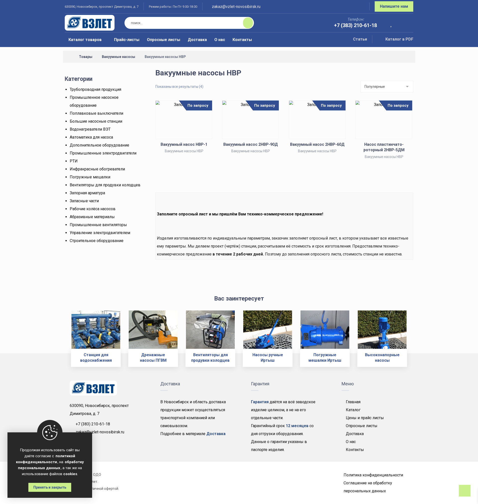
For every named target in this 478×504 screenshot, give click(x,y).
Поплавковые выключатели (96, 113)
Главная (353, 402)
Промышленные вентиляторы (98, 224)
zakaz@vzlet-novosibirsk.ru (100, 432)
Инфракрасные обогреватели (97, 169)
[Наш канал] (359, 7)
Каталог (353, 409)
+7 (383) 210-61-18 (93, 424)
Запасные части (84, 201)
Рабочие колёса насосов (93, 208)
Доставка (355, 433)
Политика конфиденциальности (373, 475)
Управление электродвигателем (100, 232)
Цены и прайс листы (365, 417)
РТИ (74, 161)
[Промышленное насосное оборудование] (90, 23)
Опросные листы (361, 425)
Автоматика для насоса (91, 137)
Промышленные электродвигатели (103, 153)
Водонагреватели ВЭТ (90, 129)
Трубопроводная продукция (95, 89)
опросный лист (193, 214)
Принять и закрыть (49, 487)
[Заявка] (406, 23)
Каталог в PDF (399, 39)
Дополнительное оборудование (99, 145)
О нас (351, 441)
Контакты (355, 449)
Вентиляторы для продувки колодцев (105, 185)
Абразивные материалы (92, 216)
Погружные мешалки (90, 177)
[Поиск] (245, 22)
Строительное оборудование (96, 240)
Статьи (360, 39)
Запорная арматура (87, 193)
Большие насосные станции (96, 121)
